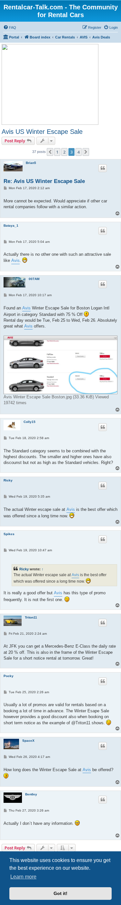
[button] (50, 152)
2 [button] (64, 152)
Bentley (31, 794)
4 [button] (78, 152)
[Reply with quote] (102, 168)
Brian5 (31, 163)
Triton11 (31, 617)
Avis (15, 260)
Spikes (9, 534)
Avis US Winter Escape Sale (42, 131)
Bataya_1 (11, 225)
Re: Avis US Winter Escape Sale (44, 181)
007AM (34, 279)
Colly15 (29, 422)
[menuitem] (9, 27)
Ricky (8, 480)
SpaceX (28, 740)
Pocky (9, 676)
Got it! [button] (60, 893)
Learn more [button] (23, 876)
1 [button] (57, 152)
